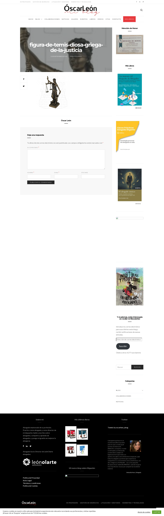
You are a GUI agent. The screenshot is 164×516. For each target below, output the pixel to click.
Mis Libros (129, 19)
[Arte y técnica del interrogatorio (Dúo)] (82, 450)
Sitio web (84, 172)
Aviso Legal (27, 480)
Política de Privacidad (31, 478)
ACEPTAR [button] (156, 512)
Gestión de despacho (41, 2)
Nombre (30, 172)
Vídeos (100, 19)
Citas (108, 19)
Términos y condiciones (32, 483)
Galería (74, 19)
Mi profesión (25, 2)
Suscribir (123, 346)
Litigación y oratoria (60, 2)
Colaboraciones (52, 19)
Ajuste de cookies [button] (144, 512)
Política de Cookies (30, 486)
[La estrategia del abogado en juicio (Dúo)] (71, 434)
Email (56, 172)
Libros (92, 19)
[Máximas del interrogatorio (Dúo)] (82, 434)
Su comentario (32, 147)
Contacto (116, 19)
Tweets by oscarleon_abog (118, 427)
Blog (37, 19)
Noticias (65, 19)
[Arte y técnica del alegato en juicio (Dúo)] (71, 450)
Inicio (30, 19)
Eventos (83, 19)
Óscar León (66, 121)
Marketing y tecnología (81, 2)
